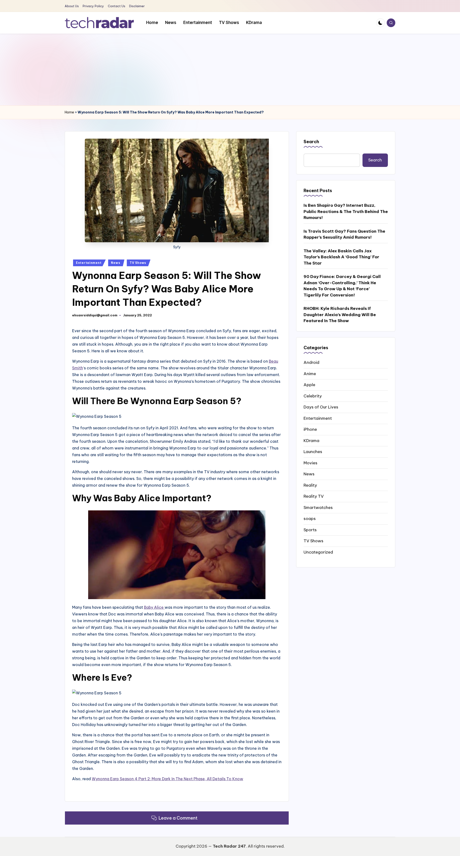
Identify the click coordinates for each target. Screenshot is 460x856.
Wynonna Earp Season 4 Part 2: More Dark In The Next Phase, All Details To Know (167, 778)
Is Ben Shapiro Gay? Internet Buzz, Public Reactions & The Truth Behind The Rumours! (346, 211)
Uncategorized (318, 552)
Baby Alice (154, 607)
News (115, 263)
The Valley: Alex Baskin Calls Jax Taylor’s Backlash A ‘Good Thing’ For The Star (341, 257)
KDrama (311, 440)
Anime (310, 373)
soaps (310, 518)
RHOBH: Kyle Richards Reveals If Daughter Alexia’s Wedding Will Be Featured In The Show (340, 314)
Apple (309, 384)
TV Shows (138, 263)
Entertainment (88, 263)
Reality (310, 485)
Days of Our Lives (321, 407)
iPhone (310, 429)
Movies (310, 462)
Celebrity (313, 395)
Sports (310, 529)
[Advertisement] (230, 69)
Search (311, 141)
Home (69, 112)
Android (311, 362)
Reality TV (314, 496)
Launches (313, 451)
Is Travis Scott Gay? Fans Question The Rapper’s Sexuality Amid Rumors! (344, 234)
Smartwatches (318, 507)
